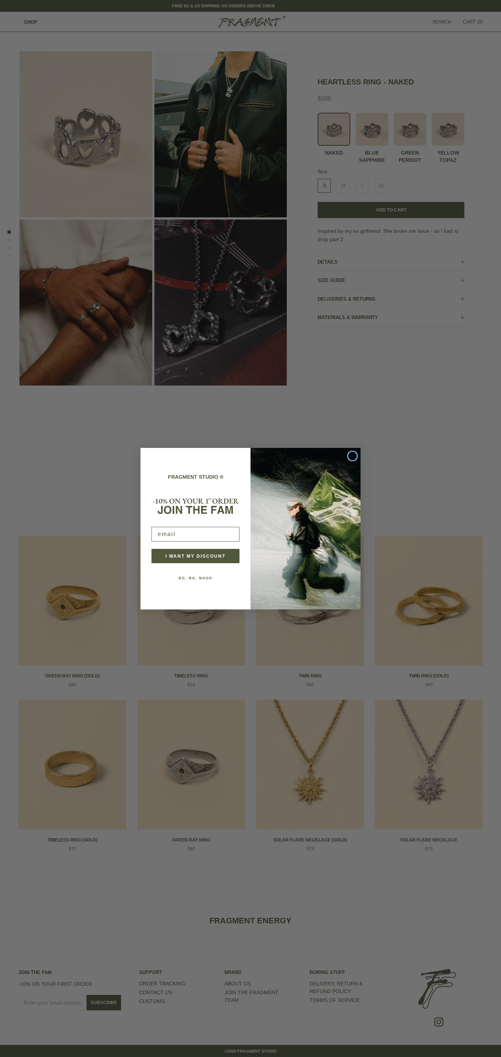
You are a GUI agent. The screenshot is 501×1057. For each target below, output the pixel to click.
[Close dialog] (352, 456)
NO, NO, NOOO (195, 578)
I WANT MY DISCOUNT (195, 555)
